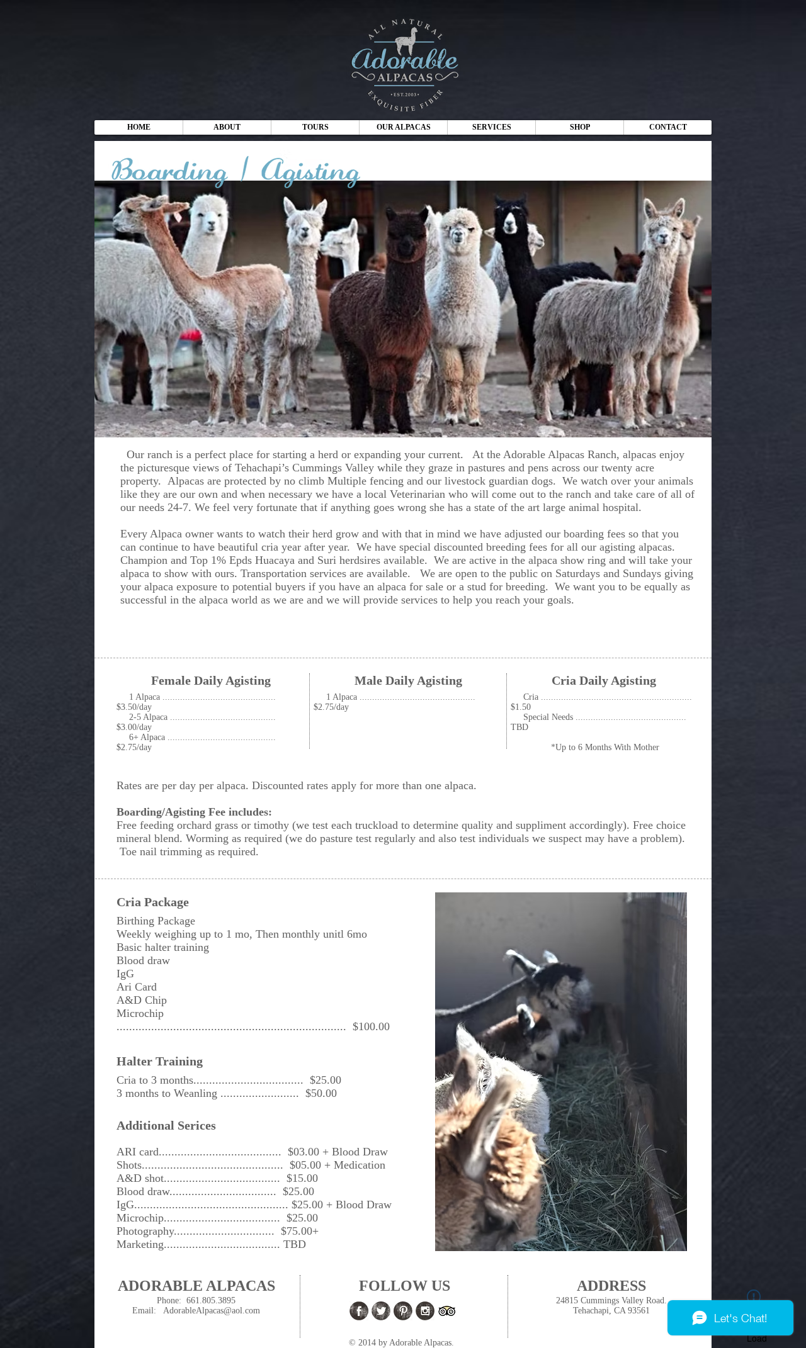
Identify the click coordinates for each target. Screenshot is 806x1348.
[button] (403, 127)
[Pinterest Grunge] (403, 1310)
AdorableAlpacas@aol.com (211, 1310)
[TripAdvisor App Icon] (447, 1310)
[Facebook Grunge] (358, 1310)
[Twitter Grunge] (381, 1310)
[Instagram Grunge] (425, 1310)
